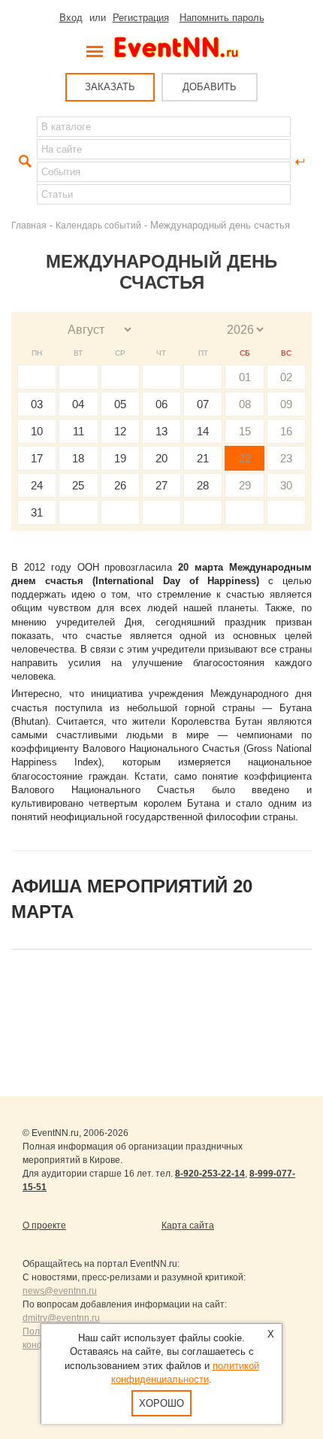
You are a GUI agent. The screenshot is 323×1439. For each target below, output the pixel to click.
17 (37, 458)
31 (37, 512)
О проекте (44, 1225)
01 (245, 377)
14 (203, 431)
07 (203, 404)
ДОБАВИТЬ (210, 86)
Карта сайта (188, 1225)
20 (161, 458)
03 (37, 404)
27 (161, 485)
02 (286, 377)
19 (120, 458)
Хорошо (161, 1403)
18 (78, 458)
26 (120, 485)
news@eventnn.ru (60, 1291)
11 (78, 431)
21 (203, 458)
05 (120, 404)
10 (37, 431)
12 (120, 431)
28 (203, 485)
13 (161, 431)
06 (161, 404)
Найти (23, 162)
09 (286, 404)
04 (78, 404)
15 (245, 431)
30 (286, 485)
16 (286, 431)
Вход (71, 17)
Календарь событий (98, 225)
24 (37, 485)
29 (245, 485)
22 (245, 458)
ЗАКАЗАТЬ (110, 86)
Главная (29, 225)
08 (245, 404)
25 (78, 485)
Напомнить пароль (222, 17)
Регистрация (141, 17)
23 (286, 458)
